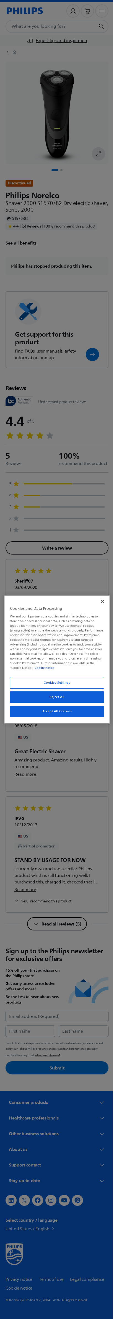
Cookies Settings (55, 682)
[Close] (99, 601)
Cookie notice (86, 667)
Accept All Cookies (54, 711)
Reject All (55, 697)
